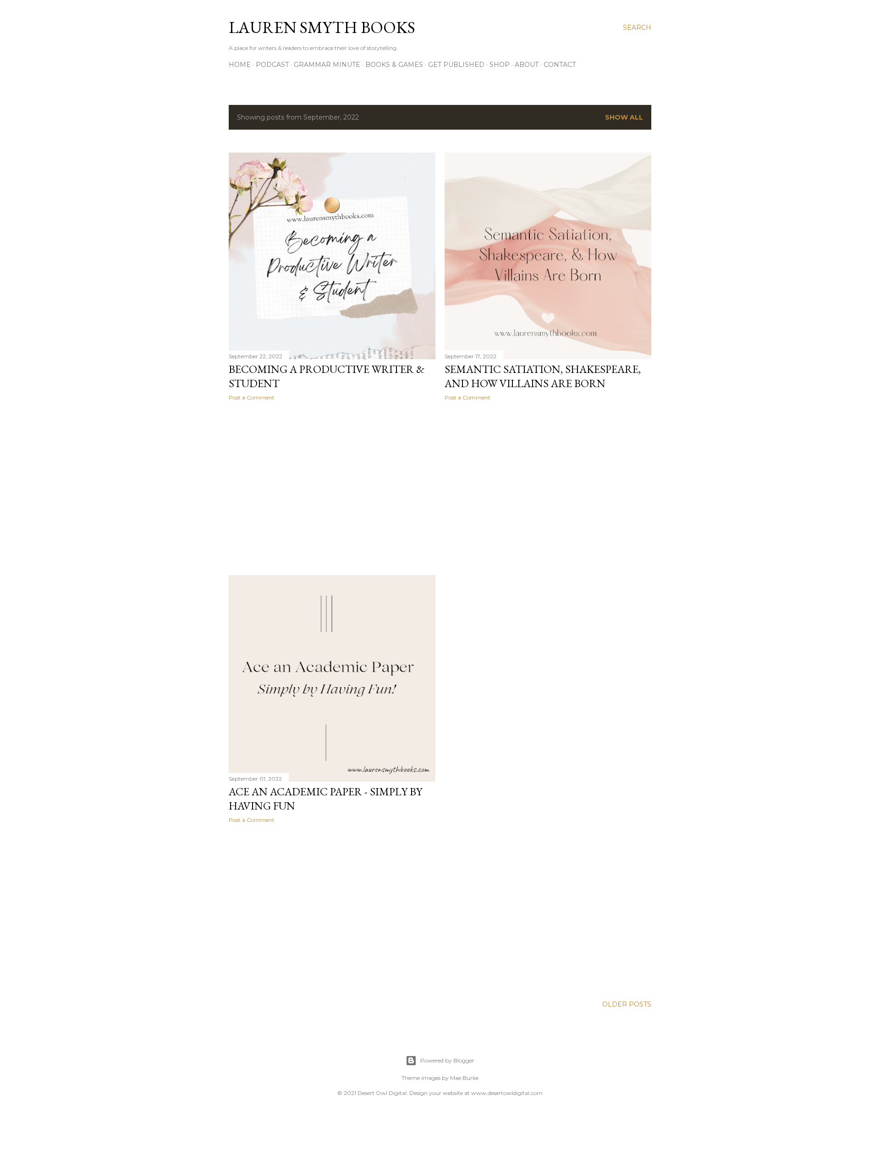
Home (240, 64)
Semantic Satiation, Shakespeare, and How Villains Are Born (543, 376)
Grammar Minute (327, 64)
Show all (624, 117)
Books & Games (394, 64)
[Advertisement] (332, 488)
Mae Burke (464, 1077)
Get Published (456, 64)
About (527, 64)
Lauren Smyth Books (322, 27)
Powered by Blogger (447, 1060)
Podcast (272, 64)
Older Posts (626, 1004)
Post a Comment (252, 397)
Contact (560, 64)
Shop (500, 64)
